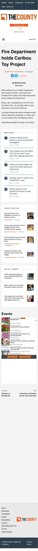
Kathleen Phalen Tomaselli (13, 244)
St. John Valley (29, 2)
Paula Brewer (9, 220)
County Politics (11, 208)
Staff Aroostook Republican (15, 72)
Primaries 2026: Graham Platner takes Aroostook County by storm (14, 239)
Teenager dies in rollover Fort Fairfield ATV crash (21, 178)
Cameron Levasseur (11, 232)
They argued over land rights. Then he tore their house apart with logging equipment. (21, 153)
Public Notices (6, 532)
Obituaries (5, 511)
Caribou (3, 2)
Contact (4, 523)
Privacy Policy (29, 543)
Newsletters (5, 520)
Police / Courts (11, 269)
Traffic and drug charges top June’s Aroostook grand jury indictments (20, 166)
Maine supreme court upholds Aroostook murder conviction (20, 191)
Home (3, 508)
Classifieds (5, 514)
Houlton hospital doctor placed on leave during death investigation (21, 140)
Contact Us (9, 7)
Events (4, 517)
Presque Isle (19, 2)
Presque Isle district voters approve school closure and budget (13, 253)
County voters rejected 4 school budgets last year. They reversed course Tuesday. (14, 227)
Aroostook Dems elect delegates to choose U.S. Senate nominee (12, 215)
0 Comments (23, 76)
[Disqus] (18, 426)
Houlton (10, 2)
